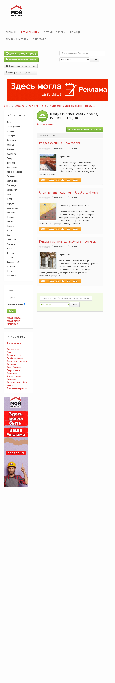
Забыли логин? (13, 321)
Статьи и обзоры (55, 32)
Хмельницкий (13, 262)
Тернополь (11, 239)
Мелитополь (12, 208)
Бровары (11, 136)
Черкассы (11, 266)
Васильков (11, 140)
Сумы (9, 235)
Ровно (9, 230)
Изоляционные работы (17, 382)
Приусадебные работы (17, 388)
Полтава (10, 226)
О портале (39, 39)
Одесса (10, 221)
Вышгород (11, 154)
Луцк (9, 194)
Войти (11, 311)
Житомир (11, 163)
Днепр (9, 158)
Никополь (11, 217)
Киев (9, 122)
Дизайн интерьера (15, 358)
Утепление (11, 379)
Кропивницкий (13, 181)
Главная (11, 32)
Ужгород (11, 244)
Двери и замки (13, 370)
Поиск (94, 59)
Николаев (11, 212)
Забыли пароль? (14, 318)
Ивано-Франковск (15, 172)
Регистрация (12, 324)
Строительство (13, 349)
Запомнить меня (15, 304)
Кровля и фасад (14, 355)
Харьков (10, 253)
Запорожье (12, 167)
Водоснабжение (14, 376)
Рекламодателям (17, 39)
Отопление (11, 364)
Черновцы (11, 275)
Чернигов (11, 271)
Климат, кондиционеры (17, 361)
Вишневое (11, 149)
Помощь (75, 32)
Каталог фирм (30, 32)
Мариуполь (12, 203)
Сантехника (12, 373)
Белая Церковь (13, 126)
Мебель (10, 385)
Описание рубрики (45, 124)
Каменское (12, 176)
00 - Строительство (37, 106)
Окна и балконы (14, 367)
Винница (10, 145)
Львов (9, 199)
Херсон (10, 257)
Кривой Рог (20, 106)
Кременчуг (11, 185)
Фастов (10, 248)
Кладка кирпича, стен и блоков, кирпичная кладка (72, 106)
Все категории (14, 343)
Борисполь (12, 131)
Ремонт (10, 352)
